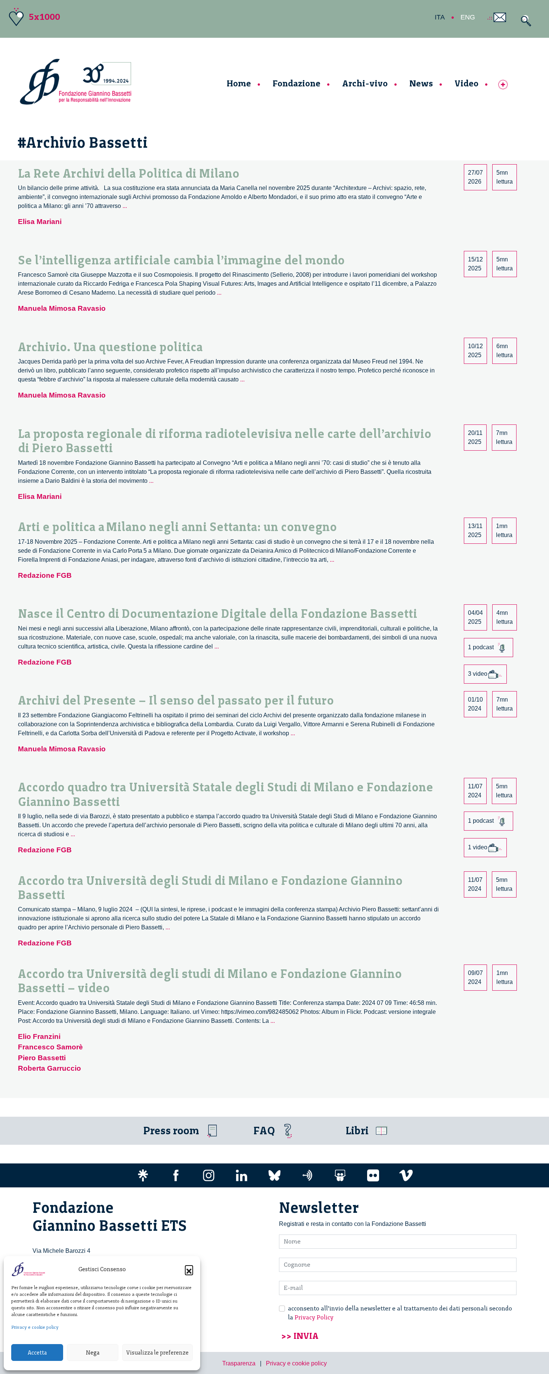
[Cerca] (524, 20)
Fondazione (296, 83)
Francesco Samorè (50, 1047)
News (421, 83)
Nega (92, 1352)
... (124, 206)
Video (466, 83)
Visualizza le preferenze (157, 1352)
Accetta (37, 1352)
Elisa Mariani (40, 222)
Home (239, 83)
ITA (440, 17)
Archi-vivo (365, 83)
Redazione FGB (45, 575)
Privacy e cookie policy (35, 1327)
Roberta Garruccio (49, 1068)
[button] (189, 1269)
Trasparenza (238, 1363)
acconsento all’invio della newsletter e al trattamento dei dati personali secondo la (400, 1313)
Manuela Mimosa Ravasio (62, 308)
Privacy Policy (314, 1317)
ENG (467, 17)
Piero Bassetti (42, 1058)
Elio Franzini (39, 1036)
